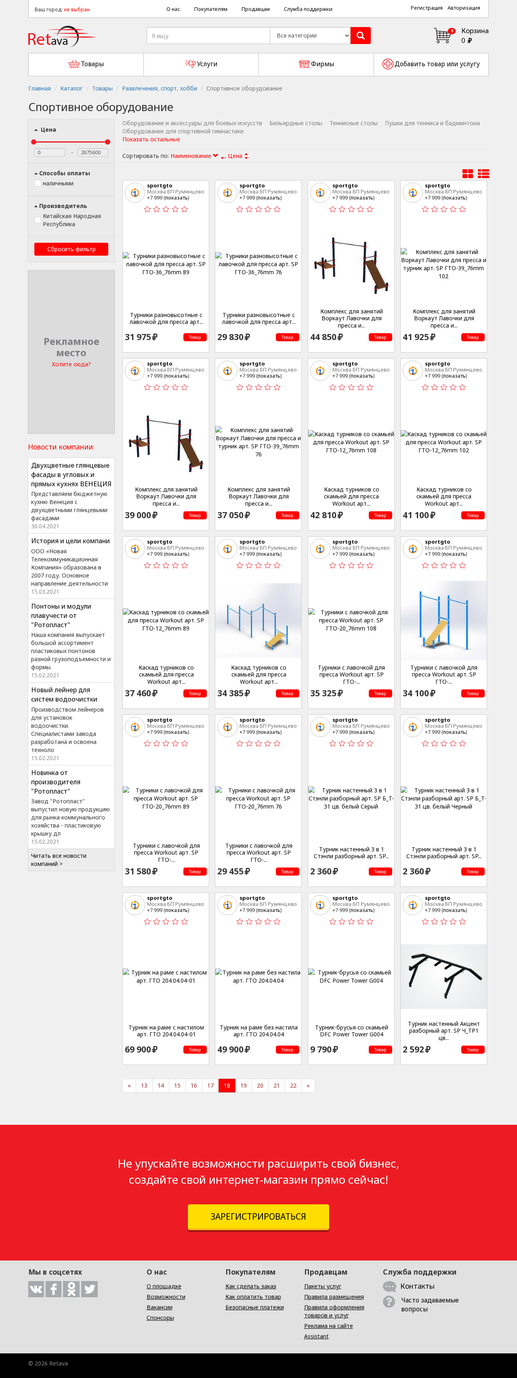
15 (177, 1085)
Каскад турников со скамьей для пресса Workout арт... (351, 496)
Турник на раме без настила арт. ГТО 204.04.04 (259, 1031)
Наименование (191, 156)
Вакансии (159, 1307)
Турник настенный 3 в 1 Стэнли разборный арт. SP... (351, 853)
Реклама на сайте (328, 1326)
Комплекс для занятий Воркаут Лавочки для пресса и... (351, 318)
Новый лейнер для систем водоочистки (64, 694)
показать (176, 197)
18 (227, 1085)
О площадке (164, 1286)
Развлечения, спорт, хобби (159, 88)
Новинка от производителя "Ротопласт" (55, 782)
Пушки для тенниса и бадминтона (432, 123)
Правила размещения (334, 1296)
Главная (39, 88)
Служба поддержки (308, 9)
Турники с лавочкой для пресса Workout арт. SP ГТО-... (351, 674)
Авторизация (464, 7)
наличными (58, 183)
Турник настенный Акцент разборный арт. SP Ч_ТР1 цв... (444, 1031)
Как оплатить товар (253, 1296)
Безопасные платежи (254, 1307)
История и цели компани (70, 540)
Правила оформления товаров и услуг (334, 1311)
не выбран (77, 9)
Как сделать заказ (250, 1286)
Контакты (417, 1286)
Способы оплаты (64, 173)
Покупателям (210, 9)
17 (210, 1085)
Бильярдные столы (295, 123)
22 (293, 1085)
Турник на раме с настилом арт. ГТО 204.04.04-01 (166, 1031)
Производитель (63, 206)
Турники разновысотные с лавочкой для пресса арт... (166, 318)
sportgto (159, 185)
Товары (102, 88)
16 (194, 1085)
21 (276, 1085)
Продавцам (256, 9)
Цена (47, 129)
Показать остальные (151, 139)
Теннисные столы (354, 123)
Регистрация (427, 7)
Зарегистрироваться (258, 1216)
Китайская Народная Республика (72, 220)
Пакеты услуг (322, 1286)
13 (144, 1085)
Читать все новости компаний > (58, 860)
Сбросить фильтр (71, 249)
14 (161, 1085)
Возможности (166, 1296)
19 (243, 1085)
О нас (173, 9)
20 (260, 1085)
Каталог (71, 88)
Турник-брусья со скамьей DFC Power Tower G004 (351, 1031)
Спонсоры (160, 1317)
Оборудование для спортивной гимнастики (183, 131)
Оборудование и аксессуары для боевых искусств (192, 123)
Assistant (316, 1336)
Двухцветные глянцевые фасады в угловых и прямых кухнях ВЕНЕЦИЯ (71, 474)
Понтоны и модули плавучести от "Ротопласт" (61, 615)
